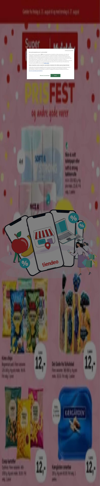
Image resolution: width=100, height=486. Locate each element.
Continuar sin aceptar (69, 50)
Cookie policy (46, 63)
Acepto (55, 75)
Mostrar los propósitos (45, 75)
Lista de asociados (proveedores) (35, 70)
